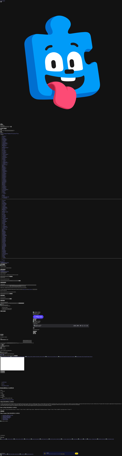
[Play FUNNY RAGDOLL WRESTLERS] (55, 437)
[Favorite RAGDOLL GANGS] (33, 320)
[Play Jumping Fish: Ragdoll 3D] (35, 437)
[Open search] (1, 128)
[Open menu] (1, 1)
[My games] (2, 128)
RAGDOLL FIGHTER (6, 417)
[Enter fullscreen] (87, 326)
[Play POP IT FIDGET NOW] (110, 437)
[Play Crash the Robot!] (75, 437)
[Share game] (83, 326)
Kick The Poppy (5, 418)
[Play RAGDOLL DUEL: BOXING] (19, 437)
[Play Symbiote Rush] (22, 451)
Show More (2, 411)
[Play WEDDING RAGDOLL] (101, 437)
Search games (2, 125)
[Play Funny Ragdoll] (3, 437)
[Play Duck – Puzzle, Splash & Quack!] (66, 437)
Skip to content (2, 0)
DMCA (3, 262)
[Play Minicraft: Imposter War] (29, 451)
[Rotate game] (35, 333)
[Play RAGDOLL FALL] (27, 437)
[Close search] (11, 126)
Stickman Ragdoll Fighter (6, 416)
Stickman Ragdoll (5, 419)
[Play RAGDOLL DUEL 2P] (10, 437)
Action (3, 383)
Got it (76, 453)
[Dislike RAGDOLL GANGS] (35, 319)
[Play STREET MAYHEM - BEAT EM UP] (13, 451)
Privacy (6, 262)
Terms (8, 262)
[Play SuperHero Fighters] (3, 451)
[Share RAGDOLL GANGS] (35, 320)
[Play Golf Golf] (85, 437)
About (1, 262)
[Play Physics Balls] (80, 437)
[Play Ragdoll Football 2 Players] (44, 437)
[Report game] (85, 326)
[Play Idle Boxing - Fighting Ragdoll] (92, 437)
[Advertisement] (12, 363)
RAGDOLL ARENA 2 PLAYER (8, 415)
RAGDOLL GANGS (5, 385)
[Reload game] (33, 333)
